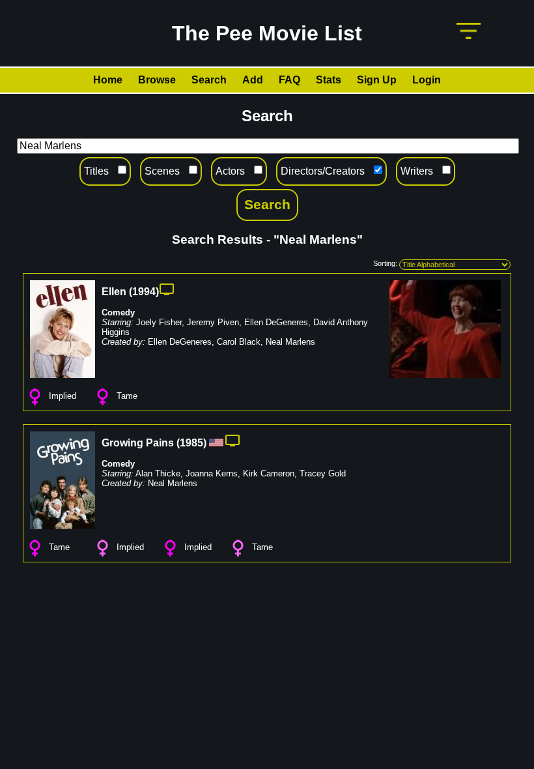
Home (107, 79)
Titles (96, 171)
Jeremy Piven (213, 322)
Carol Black (238, 342)
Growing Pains (138, 442)
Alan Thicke (157, 473)
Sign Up (377, 79)
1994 (144, 291)
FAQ (289, 79)
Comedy (118, 312)
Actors (230, 171)
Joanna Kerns (212, 473)
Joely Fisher (159, 322)
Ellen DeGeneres (276, 322)
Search (209, 79)
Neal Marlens (290, 342)
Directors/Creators (323, 171)
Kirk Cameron (268, 473)
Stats (328, 79)
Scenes (162, 171)
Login (426, 79)
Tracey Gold (323, 473)
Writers (416, 171)
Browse (157, 79)
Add (252, 79)
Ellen (114, 291)
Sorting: (385, 263)
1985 (191, 442)
